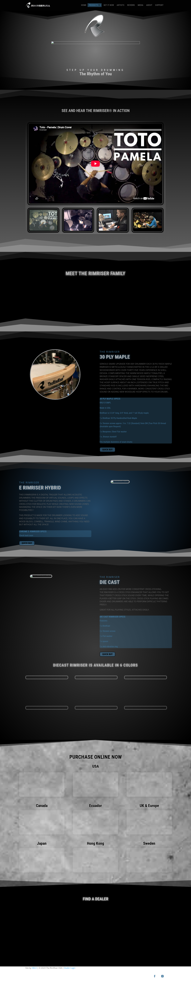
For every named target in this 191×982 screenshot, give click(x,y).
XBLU (34, 968)
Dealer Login (69, 968)
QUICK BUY (107, 449)
